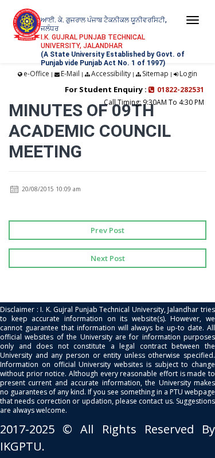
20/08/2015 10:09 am (50, 189)
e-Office (36, 73)
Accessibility (111, 73)
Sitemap (155, 73)
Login (188, 73)
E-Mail (70, 73)
